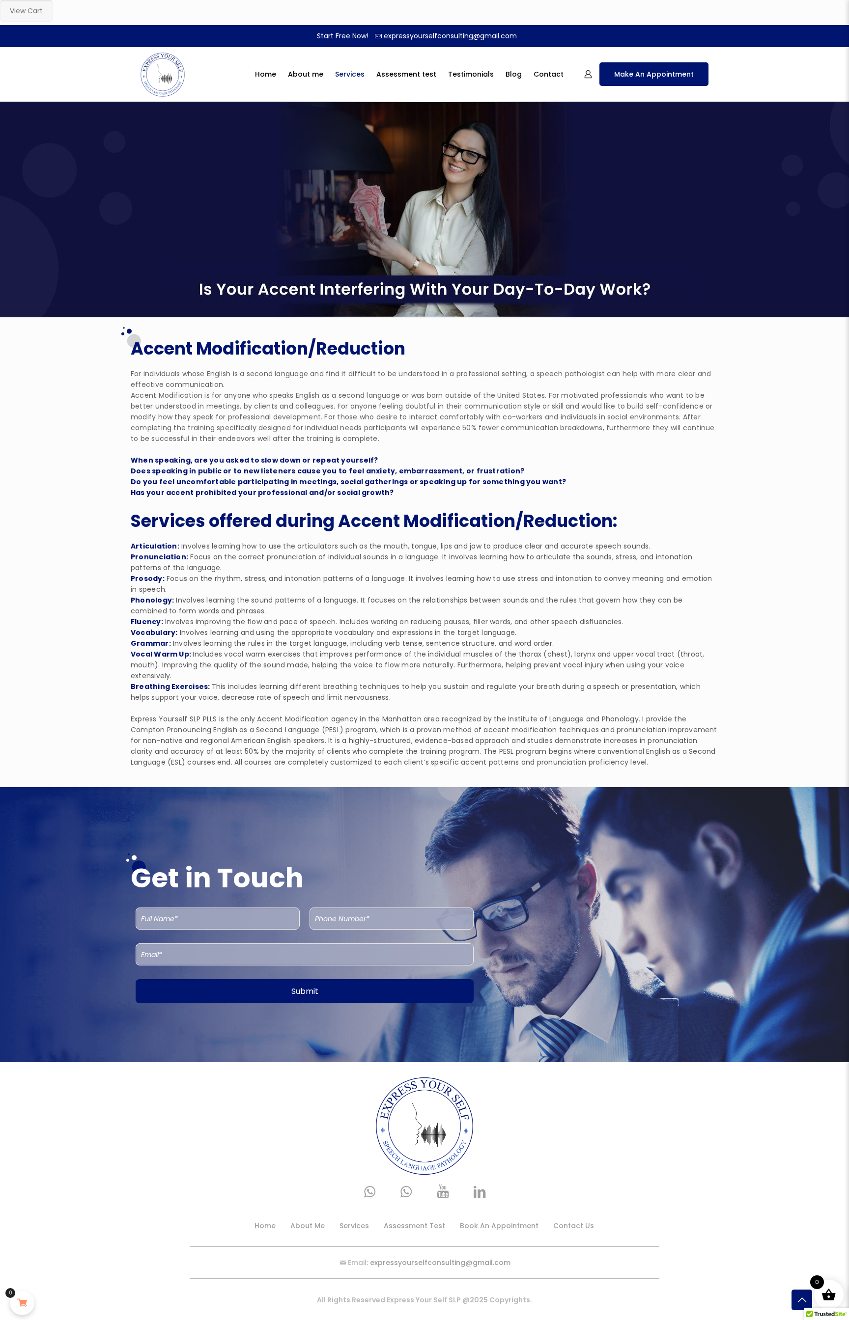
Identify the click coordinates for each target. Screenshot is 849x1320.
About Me (307, 1226)
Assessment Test (414, 1226)
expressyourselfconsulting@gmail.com (450, 36)
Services (354, 1226)
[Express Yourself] (163, 74)
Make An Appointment (654, 74)
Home (265, 1226)
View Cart (26, 11)
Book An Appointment (499, 1226)
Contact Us (573, 1226)
